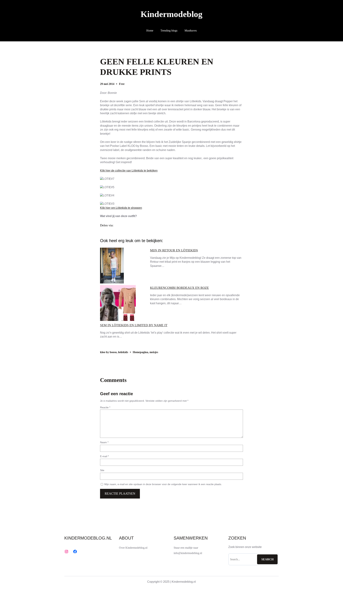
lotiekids (123, 352)
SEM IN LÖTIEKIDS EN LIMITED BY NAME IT (133, 325)
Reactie (105, 407)
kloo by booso (108, 352)
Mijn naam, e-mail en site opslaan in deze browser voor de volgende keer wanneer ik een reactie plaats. (163, 484)
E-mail (104, 456)
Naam (104, 442)
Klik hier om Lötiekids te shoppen (121, 207)
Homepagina (140, 352)
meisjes (154, 352)
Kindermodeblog (171, 14)
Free (122, 83)
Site (102, 470)
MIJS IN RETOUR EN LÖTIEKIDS (174, 250)
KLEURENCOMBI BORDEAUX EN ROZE (179, 288)
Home (149, 30)
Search (267, 559)
